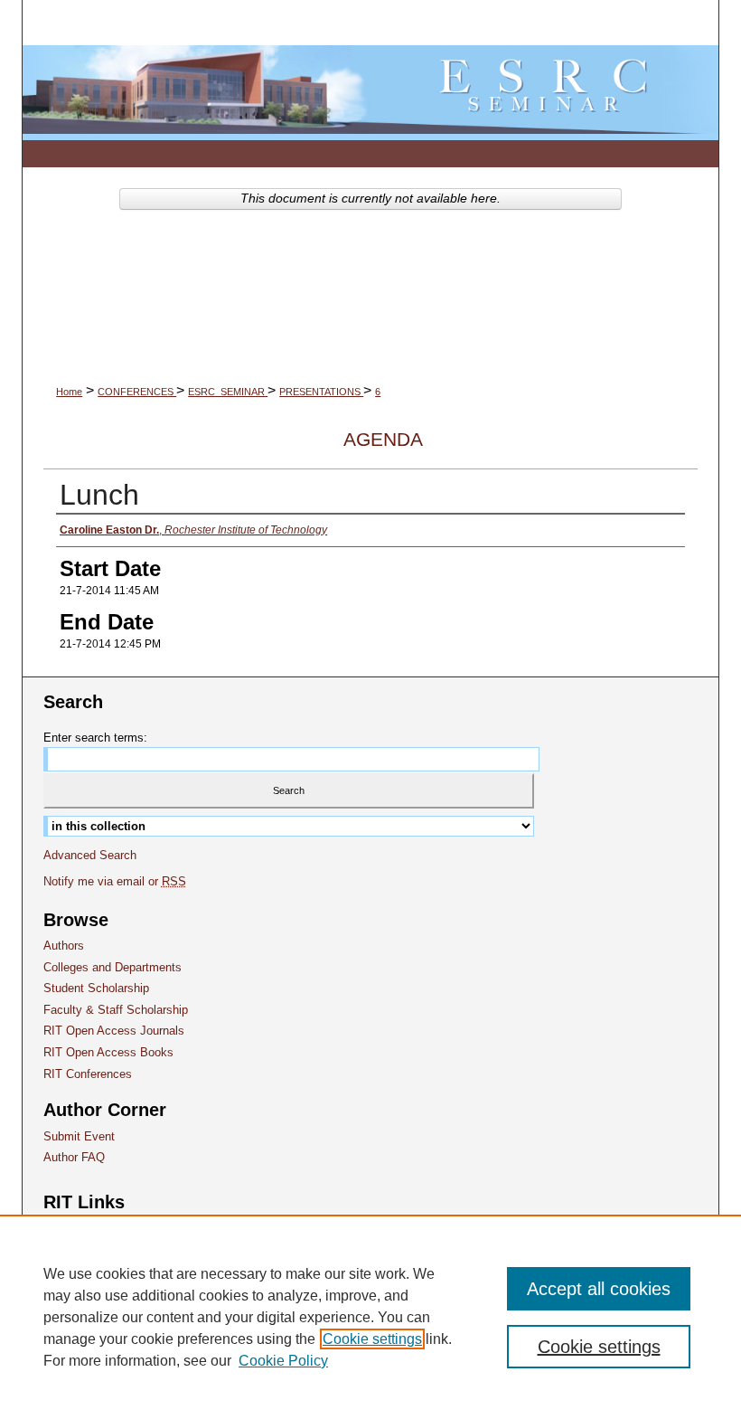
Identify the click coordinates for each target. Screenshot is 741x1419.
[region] (370, 1317)
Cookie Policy (283, 1360)
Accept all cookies (599, 1289)
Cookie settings (372, 1339)
